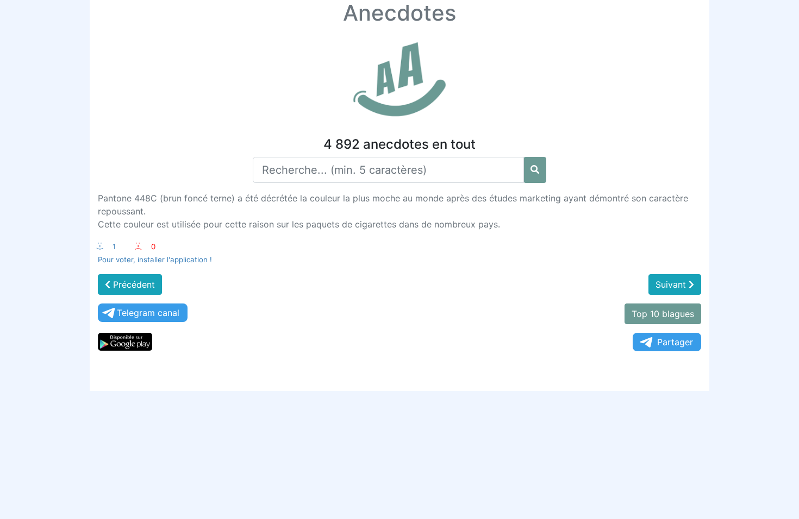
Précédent (132, 284)
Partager (675, 342)
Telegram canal (148, 312)
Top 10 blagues (663, 313)
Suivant (672, 284)
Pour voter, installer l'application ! (155, 259)
